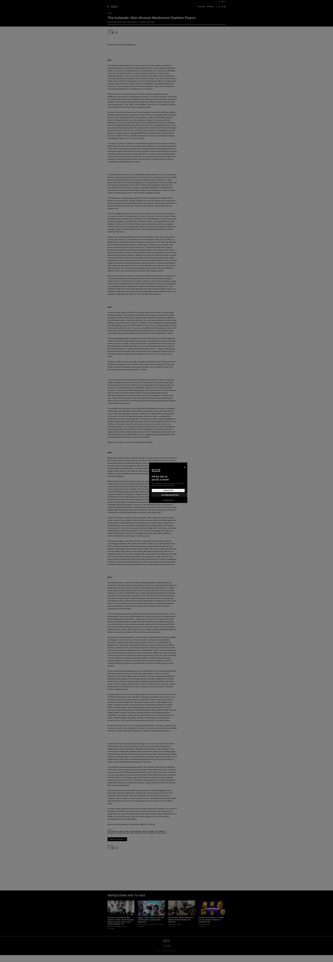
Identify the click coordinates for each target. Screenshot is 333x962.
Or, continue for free (168, 500)
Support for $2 (168, 490)
